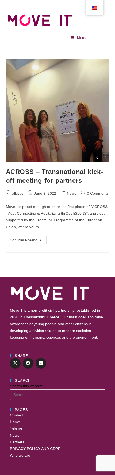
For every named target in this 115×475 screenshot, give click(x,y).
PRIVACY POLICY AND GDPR (35, 449)
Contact (16, 415)
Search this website (26, 386)
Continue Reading (28, 241)
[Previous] (97, 157)
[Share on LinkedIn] (41, 363)
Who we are (20, 455)
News (71, 193)
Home (15, 422)
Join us (16, 429)
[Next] (105, 157)
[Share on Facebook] (28, 363)
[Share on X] (15, 363)
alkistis (17, 193)
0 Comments (98, 193)
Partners (17, 442)
